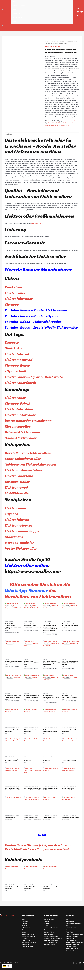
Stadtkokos (14, 537)
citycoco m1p (26, 938)
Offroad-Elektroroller (22, 432)
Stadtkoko (13, 348)
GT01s (46, 926)
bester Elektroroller (21, 548)
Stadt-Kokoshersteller (23, 458)
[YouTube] (83, 963)
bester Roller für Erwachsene (28, 420)
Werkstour (13, 287)
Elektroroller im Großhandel (57, 41)
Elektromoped (16, 487)
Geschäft (25, 921)
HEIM (42, 835)
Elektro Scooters (49, 919)
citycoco (11, 514)
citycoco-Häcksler (19, 542)
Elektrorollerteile (19, 476)
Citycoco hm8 (26, 940)
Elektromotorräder (20, 415)
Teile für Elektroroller (72, 944)
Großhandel (17, 18)
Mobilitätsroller (17, 493)
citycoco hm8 (15, 371)
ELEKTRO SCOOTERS (19, 6)
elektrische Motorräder (51, 936)
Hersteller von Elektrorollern (28, 453)
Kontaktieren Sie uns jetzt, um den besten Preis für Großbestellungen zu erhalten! (38, 847)
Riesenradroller (18, 426)
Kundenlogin (70, 921)
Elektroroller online (26, 565)
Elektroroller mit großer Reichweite (34, 377)
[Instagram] (80, 963)
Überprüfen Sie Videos (51, 928)
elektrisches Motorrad (28, 936)
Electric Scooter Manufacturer (38, 270)
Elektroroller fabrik (36, 223)
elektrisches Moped (72, 949)
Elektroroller (15, 293)
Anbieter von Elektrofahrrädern (30, 464)
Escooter (12, 342)
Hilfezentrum (26, 928)
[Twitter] (76, 963)
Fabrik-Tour (69, 932)
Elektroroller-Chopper (23, 531)
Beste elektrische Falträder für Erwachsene (60, 123)
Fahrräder (16, 14)
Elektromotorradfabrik (23, 470)
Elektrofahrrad (17, 354)
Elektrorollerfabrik (20, 383)
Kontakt (24, 926)
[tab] (8, 134)
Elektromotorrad (18, 359)
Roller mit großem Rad (51, 940)
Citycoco (16, 10)
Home (46, 41)
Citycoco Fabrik (48, 932)
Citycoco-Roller (17, 365)
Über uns (24, 923)
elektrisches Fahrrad (28, 934)
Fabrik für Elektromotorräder (74, 942)
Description (8, 134)
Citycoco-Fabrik (17, 403)
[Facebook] (73, 963)
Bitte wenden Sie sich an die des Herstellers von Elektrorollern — (40, 590)
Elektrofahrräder (19, 298)
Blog (14, 22)
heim (14, 2)
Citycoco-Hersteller (72, 936)
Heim (23, 919)
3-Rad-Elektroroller (21, 438)
